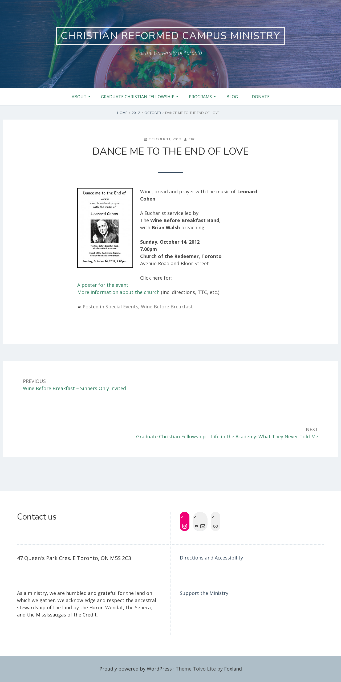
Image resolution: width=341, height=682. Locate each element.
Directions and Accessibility (211, 557)
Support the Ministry (204, 593)
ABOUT (79, 97)
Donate (261, 97)
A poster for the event (102, 285)
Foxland (233, 668)
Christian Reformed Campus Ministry (171, 36)
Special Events (121, 306)
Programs (200, 97)
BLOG (232, 97)
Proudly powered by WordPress (135, 668)
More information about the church (118, 292)
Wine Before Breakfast (167, 306)
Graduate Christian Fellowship (137, 97)
